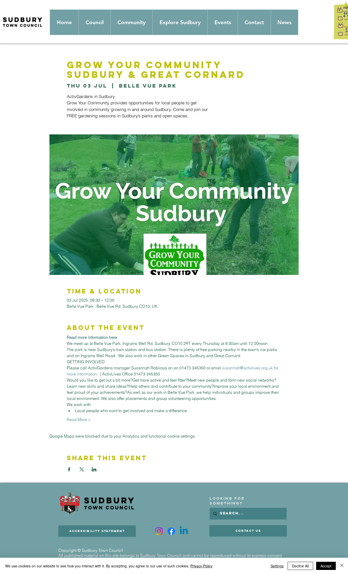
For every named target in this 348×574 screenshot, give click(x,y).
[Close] (342, 566)
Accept (325, 565)
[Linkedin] (184, 531)
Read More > (79, 419)
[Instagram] (159, 531)
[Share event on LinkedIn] (94, 469)
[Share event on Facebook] (69, 469)
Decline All (300, 565)
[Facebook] (171, 531)
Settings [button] (277, 565)
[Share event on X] (81, 469)
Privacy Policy (201, 565)
